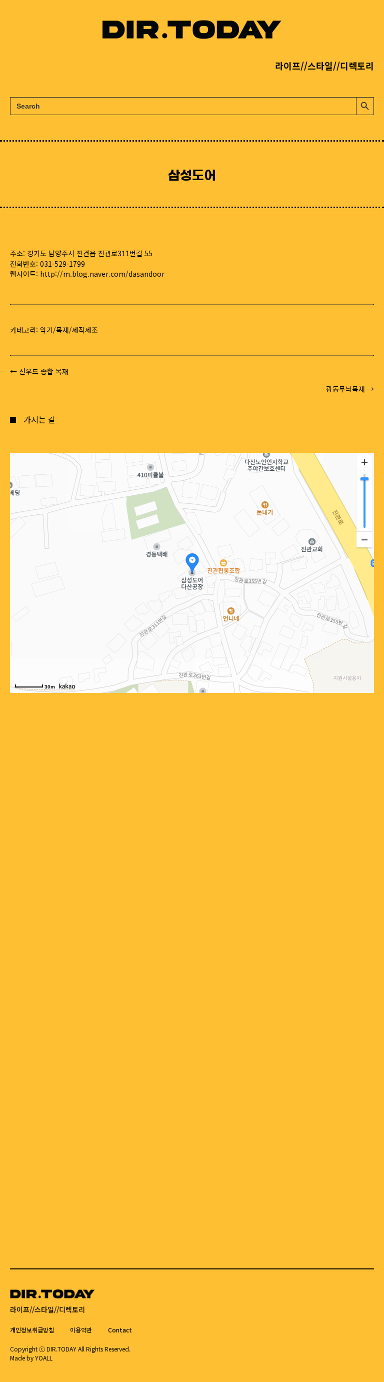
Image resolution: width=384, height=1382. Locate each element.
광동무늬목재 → (350, 389)
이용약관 (81, 1329)
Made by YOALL (31, 1357)
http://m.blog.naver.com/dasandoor (102, 274)
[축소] (364, 539)
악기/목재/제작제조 (69, 330)
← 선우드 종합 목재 (39, 371)
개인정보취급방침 (32, 1329)
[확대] (364, 462)
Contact (120, 1329)
